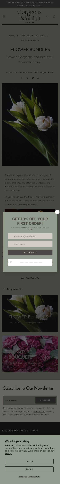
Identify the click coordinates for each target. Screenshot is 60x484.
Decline (29, 469)
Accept (29, 461)
